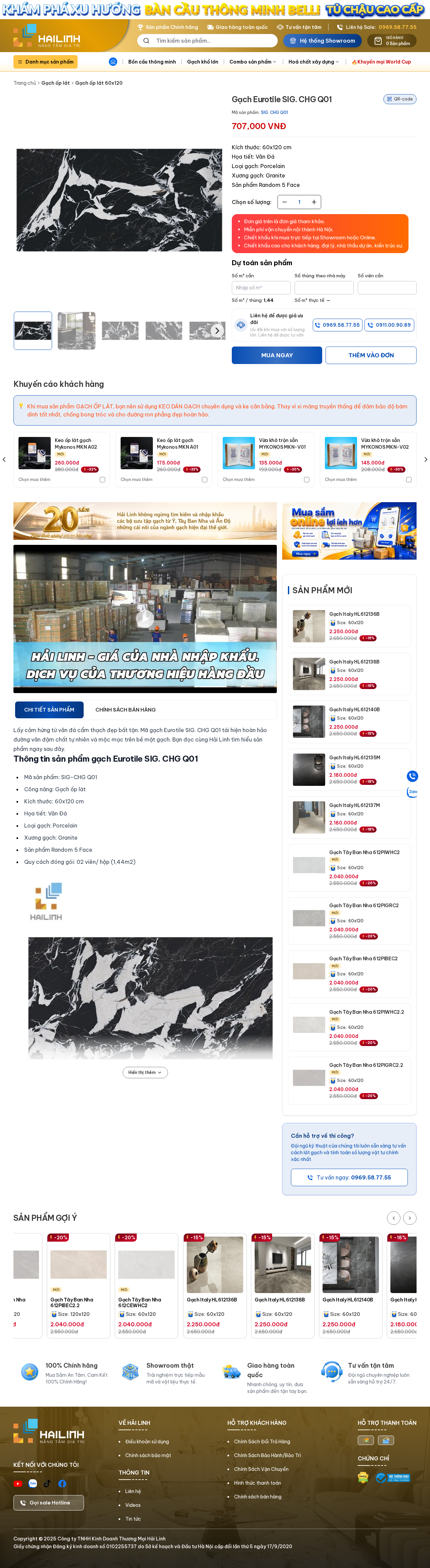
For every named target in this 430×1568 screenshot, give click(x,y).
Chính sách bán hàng (258, 1497)
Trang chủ (24, 83)
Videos (133, 1505)
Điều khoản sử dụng (147, 1442)
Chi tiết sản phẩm (49, 710)
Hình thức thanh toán (257, 1483)
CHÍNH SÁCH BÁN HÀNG (125, 710)
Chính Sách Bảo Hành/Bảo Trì (267, 1455)
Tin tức (133, 1519)
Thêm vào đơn (371, 355)
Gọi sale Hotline (50, 1502)
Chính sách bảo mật (148, 1455)
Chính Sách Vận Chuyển (261, 1469)
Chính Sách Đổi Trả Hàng (262, 1442)
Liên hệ (133, 1491)
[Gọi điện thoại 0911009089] (412, 776)
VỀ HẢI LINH (134, 1422)
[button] (33, 331)
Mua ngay (277, 355)
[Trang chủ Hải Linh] (46, 35)
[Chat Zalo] (412, 792)
